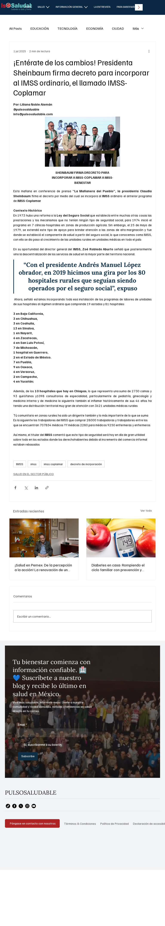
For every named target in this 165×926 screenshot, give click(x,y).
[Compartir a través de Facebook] (15, 488)
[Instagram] (27, 806)
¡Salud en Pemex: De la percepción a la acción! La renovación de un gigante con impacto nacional (43, 567)
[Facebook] (14, 806)
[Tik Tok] (8, 806)
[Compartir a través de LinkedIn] (36, 488)
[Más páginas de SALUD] (47, 7)
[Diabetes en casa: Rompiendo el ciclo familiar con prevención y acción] (121, 537)
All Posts (15, 28)
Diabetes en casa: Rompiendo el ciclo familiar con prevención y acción (118, 567)
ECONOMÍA (94, 28)
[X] (21, 806)
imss (34, 464)
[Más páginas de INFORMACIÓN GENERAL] (86, 7)
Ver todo (146, 510)
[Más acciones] (149, 51)
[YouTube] (34, 806)
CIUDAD (118, 28)
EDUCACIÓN (39, 28)
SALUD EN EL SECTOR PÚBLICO (33, 474)
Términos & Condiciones (80, 823)
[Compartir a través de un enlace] (47, 488)
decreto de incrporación (86, 464)
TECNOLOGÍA (67, 28)
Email (22, 724)
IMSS (19, 464)
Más (136, 28)
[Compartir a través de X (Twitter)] (26, 488)
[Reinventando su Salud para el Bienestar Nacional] (44, 537)
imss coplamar (53, 464)
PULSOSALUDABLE (31, 792)
